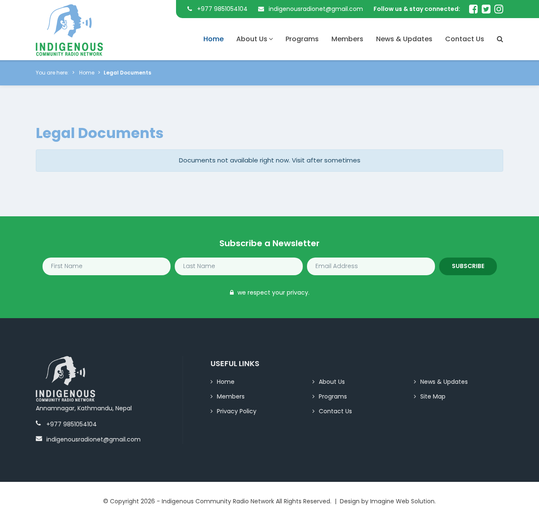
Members (347, 39)
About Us (251, 39)
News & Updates (404, 39)
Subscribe (468, 266)
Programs (302, 39)
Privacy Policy (236, 411)
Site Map (433, 396)
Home (213, 39)
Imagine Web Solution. (403, 501)
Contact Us (464, 39)
